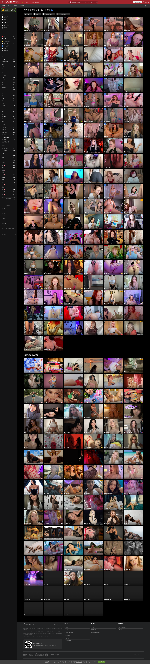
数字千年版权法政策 (69, 632)
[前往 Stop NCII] (54, 655)
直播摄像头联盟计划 (95, 632)
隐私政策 (3, 216)
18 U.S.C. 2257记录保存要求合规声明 (135, 655)
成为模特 (3, 221)
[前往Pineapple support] (47, 655)
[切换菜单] (2, 2)
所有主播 (3, 226)
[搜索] (86, 2)
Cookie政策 (67, 635)
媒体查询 (3, 213)
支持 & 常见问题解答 (6, 205)
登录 (146, 2)
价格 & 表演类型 (48, 14)
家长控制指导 (67, 638)
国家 (37, 14)
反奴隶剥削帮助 (68, 640)
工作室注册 (4, 223)
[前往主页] (13, 2)
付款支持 (3, 208)
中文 (57, 624)
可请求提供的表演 (63, 14)
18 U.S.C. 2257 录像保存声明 (8, 228)
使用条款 (3, 218)
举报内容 (3, 210)
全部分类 (9, 198)
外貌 (28, 14)
